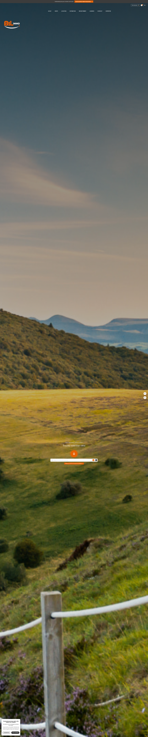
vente (56, 11)
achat (49, 11)
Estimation (73, 11)
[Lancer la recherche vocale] (74, 453)
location (63, 11)
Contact (99, 11)
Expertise (108, 11)
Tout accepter (15, 732)
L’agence (92, 11)
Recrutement (82, 11)
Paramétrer (6, 732)
